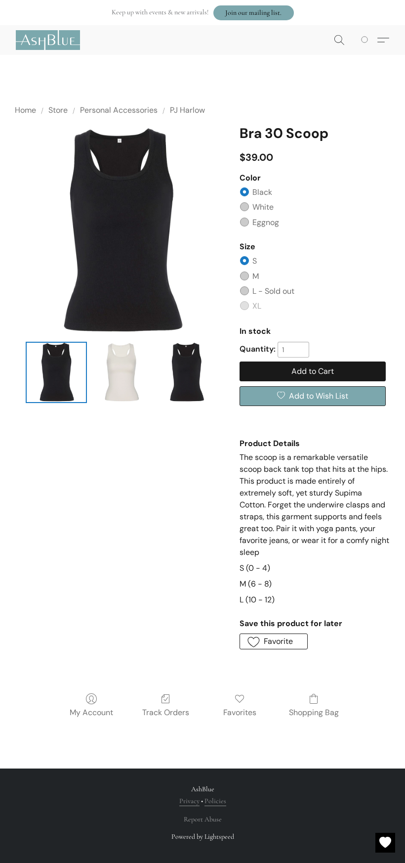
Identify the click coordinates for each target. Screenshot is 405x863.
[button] (253, 12)
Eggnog (265, 222)
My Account (91, 712)
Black (262, 192)
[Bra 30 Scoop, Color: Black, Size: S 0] (56, 372)
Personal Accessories (119, 110)
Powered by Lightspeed (202, 836)
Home (25, 110)
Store (58, 110)
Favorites (239, 712)
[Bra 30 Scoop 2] (186, 372)
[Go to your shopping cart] (366, 40)
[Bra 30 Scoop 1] (121, 372)
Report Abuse (203, 819)
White (263, 207)
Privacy (189, 801)
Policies (215, 801)
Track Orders (165, 712)
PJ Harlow (187, 110)
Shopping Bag (314, 712)
